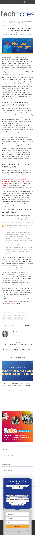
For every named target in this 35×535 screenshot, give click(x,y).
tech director (18, 318)
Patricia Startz (7, 315)
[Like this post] (20, 325)
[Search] (33, 6)
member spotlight (22, 312)
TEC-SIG (4, 185)
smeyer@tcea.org (15, 301)
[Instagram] (19, 2)
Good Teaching (13, 21)
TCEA (4, 318)
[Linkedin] (17, 2)
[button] (3, 375)
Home (3, 21)
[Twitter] (12, 2)
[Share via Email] (28, 325)
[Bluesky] (15, 2)
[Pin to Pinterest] (25, 325)
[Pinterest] (22, 2)
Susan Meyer (13, 34)
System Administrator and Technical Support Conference (17, 179)
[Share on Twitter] (23, 325)
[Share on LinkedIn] (27, 325)
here (14, 206)
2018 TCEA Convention (8, 312)
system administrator (20, 315)
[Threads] (24, 2)
